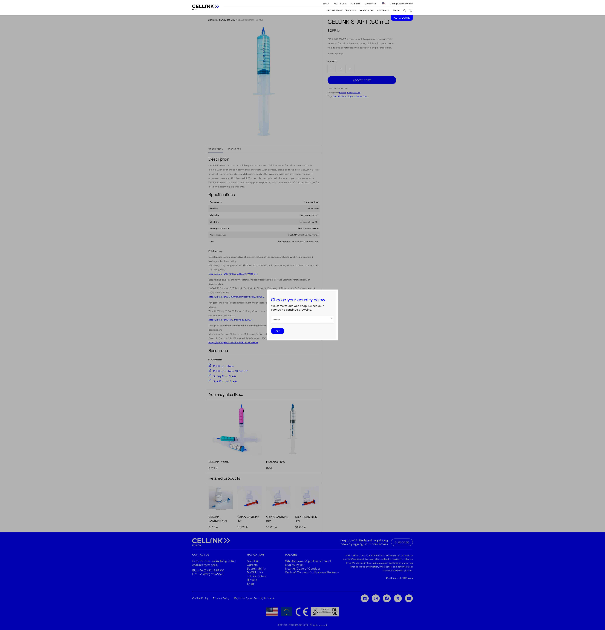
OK (278, 331)
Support (355, 3)
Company (383, 10)
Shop (396, 10)
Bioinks (351, 10)
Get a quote (402, 17)
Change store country (401, 3)
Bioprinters (334, 10)
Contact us (370, 3)
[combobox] (302, 319)
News (326, 3)
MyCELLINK (340, 3)
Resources (366, 10)
